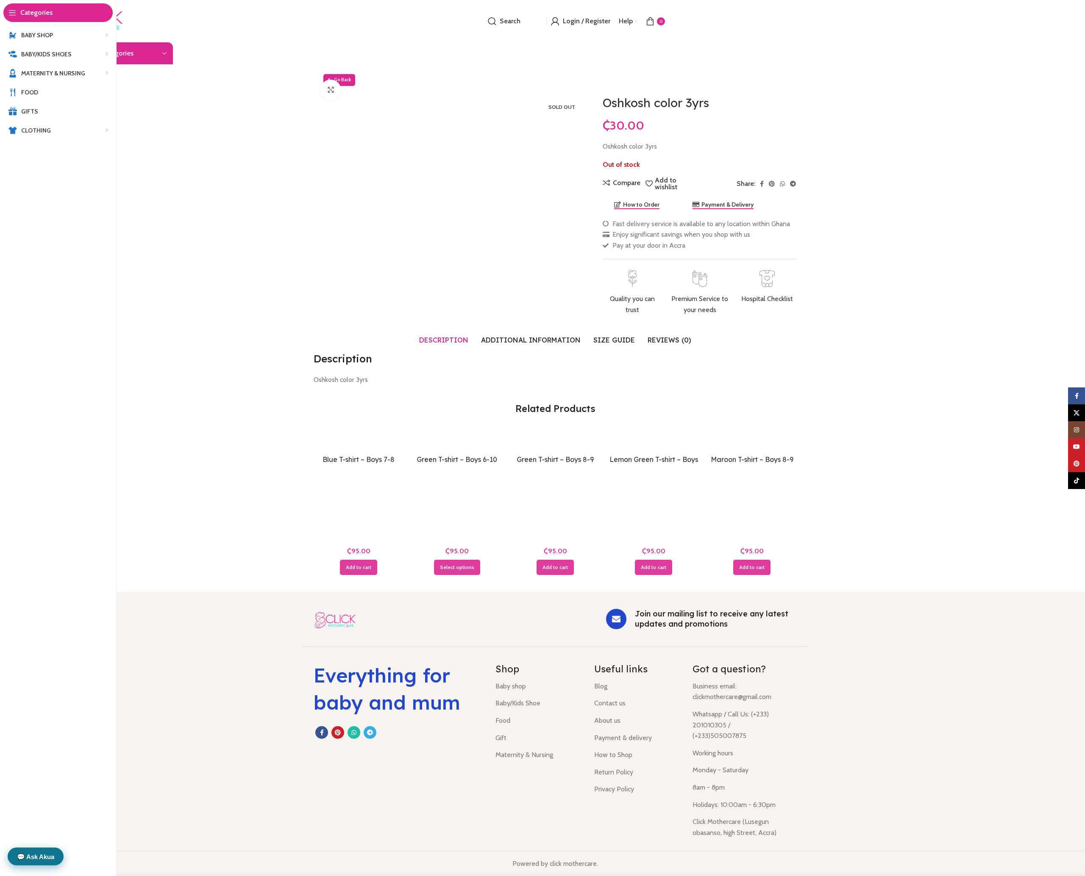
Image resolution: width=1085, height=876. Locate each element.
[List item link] (538, 686)
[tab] (443, 340)
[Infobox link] (632, 292)
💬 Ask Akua (35, 856)
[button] (358, 567)
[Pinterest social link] (771, 183)
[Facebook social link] (761, 183)
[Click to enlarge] (330, 90)
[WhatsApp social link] (782, 183)
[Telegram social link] (792, 183)
